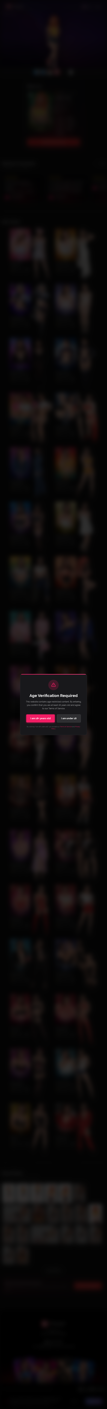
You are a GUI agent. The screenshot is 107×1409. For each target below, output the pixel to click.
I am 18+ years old (40, 718)
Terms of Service (66, 727)
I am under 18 (68, 718)
